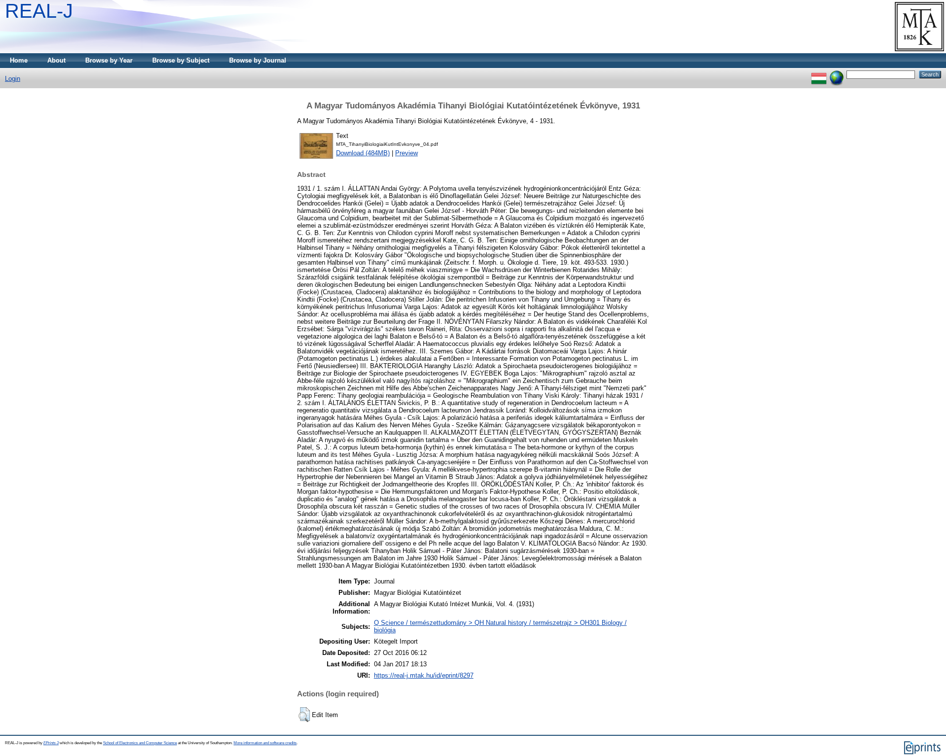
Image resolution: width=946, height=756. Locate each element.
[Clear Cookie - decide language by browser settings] (837, 74)
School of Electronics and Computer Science (140, 743)
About (56, 60)
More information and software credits (265, 743)
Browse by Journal (257, 60)
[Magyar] (819, 74)
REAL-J (39, 11)
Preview (406, 153)
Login (12, 78)
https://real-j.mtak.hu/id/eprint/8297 (423, 675)
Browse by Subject (180, 60)
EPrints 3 (51, 743)
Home (19, 60)
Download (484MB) (363, 153)
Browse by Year (109, 60)
